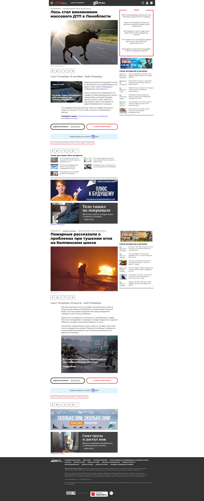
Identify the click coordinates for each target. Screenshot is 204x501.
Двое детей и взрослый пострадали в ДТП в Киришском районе (136, 50)
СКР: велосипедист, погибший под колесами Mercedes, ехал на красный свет (104, 159)
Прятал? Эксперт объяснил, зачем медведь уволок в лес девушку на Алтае (140, 283)
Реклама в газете (79, 462)
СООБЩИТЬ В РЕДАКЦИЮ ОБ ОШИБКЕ (121, 464)
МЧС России (55, 292)
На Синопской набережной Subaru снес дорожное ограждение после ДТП (69, 166)
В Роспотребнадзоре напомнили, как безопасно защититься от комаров (136, 16)
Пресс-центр (87, 460)
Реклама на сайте (94, 462)
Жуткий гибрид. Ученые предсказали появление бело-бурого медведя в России (141, 269)
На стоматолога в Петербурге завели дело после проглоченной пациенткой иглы (136, 41)
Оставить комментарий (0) (102, 126)
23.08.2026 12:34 (56, 231)
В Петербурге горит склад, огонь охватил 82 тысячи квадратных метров (136, 33)
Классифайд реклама (72, 464)
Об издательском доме (72, 460)
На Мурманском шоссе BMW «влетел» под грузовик (69, 172)
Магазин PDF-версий (100, 460)
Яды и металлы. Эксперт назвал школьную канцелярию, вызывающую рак (139, 110)
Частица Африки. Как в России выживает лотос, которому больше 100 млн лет (140, 255)
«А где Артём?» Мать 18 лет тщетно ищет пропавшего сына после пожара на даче (140, 103)
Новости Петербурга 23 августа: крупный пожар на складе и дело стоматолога (136, 24)
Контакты (68, 462)
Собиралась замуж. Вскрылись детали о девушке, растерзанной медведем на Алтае (139, 96)
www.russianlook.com (58, 66)
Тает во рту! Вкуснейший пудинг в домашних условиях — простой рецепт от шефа (140, 262)
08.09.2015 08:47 (56, 8)
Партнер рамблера (83, 493)
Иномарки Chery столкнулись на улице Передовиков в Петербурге (104, 166)
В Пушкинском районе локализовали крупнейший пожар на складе (84, 360)
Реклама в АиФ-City (128, 462)
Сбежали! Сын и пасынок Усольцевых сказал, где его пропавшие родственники (141, 89)
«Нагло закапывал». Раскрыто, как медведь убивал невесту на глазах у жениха (140, 75)
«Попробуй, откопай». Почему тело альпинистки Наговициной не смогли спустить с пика (140, 276)
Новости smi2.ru (58, 224)
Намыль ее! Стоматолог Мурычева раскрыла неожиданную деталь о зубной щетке (140, 82)
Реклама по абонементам (111, 462)
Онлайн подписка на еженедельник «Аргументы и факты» (129, 460)
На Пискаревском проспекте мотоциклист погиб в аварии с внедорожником (70, 159)
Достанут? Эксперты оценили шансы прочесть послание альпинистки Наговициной (141, 248)
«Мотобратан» (101, 89)
